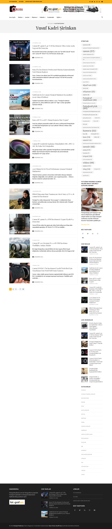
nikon (96, 137)
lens (86, 137)
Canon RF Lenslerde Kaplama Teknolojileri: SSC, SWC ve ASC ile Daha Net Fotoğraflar (53, 145)
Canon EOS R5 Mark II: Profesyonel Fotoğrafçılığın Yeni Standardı (95, 352)
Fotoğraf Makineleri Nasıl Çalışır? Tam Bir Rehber (95, 343)
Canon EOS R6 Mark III (89, 72)
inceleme (86, 121)
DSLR (85, 88)
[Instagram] (96, 1)
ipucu (96, 121)
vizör (87, 166)
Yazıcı (83, 474)
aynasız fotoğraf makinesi (91, 48)
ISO (85, 124)
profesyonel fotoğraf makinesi (91, 143)
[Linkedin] (92, 233)
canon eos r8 (87, 75)
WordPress (59, 525)
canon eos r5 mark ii (90, 69)
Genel (83, 422)
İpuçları (83, 442)
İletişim (21, 1)
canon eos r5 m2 (88, 66)
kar (85, 134)
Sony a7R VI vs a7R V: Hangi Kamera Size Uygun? (50, 120)
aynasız (86, 45)
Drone (83, 402)
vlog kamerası (87, 172)
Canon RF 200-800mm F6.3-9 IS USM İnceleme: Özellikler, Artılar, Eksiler (50, 244)
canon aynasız (88, 54)
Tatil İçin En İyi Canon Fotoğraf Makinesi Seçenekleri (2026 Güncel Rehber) (95, 270)
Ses (82, 462)
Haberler (42, 17)
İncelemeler (50, 17)
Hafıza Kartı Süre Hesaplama (33, 1)
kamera (89, 130)
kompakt (94, 134)
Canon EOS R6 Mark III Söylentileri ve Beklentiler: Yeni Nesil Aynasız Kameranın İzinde (95, 362)
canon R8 (85, 81)
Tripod (83, 470)
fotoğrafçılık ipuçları (90, 114)
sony (86, 150)
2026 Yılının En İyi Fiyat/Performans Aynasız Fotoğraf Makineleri (94, 300)
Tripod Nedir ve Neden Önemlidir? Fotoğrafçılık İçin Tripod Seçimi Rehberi (96, 379)
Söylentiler (84, 466)
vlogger (97, 169)
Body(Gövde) (85, 398)
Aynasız (83, 390)
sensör (89, 146)
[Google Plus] (99, 1)
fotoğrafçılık (90, 107)
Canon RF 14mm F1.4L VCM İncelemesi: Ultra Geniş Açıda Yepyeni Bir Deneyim (96, 249)
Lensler (27, 17)
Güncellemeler (85, 426)
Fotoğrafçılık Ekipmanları (91, 111)
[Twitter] (92, 1)
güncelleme (87, 118)
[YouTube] (83, 237)
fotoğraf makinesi (90, 99)
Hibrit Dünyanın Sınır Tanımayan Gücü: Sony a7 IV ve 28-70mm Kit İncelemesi (95, 310)
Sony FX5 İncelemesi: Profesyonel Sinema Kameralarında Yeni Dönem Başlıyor (95, 260)
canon (88, 51)
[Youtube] (102, 1)
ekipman (89, 91)
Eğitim (59, 17)
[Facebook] (83, 233)
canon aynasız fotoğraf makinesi (91, 58)
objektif (87, 140)
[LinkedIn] (94, 1)
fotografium (13, 1)
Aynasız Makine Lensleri (88, 394)
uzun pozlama (87, 159)
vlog (86, 169)
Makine (20, 17)
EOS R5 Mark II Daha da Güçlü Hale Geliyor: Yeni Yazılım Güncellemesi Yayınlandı (96, 326)
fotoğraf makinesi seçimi (89, 103)
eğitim (86, 94)
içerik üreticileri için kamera (91, 127)
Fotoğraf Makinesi (18, 525)
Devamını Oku (38, 57)
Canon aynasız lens (89, 62)
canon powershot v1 (89, 78)
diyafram (89, 85)
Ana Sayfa (12, 17)
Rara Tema (52, 525)
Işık (82, 446)
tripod (87, 156)
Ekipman (34, 17)
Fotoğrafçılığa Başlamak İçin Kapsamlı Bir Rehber (95, 370)
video (88, 162)
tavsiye (86, 153)
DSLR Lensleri (85, 410)
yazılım (86, 175)
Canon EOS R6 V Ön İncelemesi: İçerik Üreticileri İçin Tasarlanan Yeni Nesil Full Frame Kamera (52, 269)
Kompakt (84, 450)
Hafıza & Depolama (86, 434)
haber (97, 117)
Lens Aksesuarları (86, 454)
